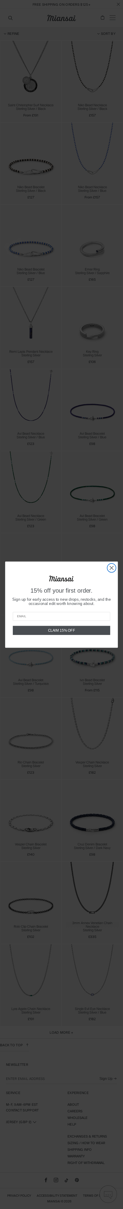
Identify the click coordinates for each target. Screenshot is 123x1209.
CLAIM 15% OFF (61, 630)
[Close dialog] (111, 567)
